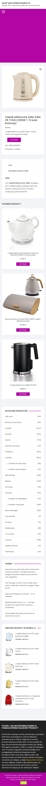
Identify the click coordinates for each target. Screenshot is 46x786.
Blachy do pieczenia (13, 422)
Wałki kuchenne (11, 546)
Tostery (8, 540)
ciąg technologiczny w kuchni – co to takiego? (20, 595)
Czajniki (17, 149)
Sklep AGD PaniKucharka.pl (16, 3)
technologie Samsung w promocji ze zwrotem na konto (20, 614)
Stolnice (8, 522)
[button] (40, 69)
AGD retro (9, 416)
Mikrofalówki (10, 475)
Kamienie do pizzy (12, 446)
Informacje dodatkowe (18, 171)
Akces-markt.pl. (22, 186)
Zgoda (23, 783)
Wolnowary (9, 551)
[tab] (10, 165)
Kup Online (14, 140)
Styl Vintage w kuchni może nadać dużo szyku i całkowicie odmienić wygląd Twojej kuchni (22, 585)
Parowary (9, 487)
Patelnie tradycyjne (16, 504)
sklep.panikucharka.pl (34, 760)
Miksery (8, 481)
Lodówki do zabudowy (17, 463)
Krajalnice (9, 452)
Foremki (8, 434)
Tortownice (9, 534)
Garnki (7, 440)
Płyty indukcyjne (11, 510)
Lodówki (8, 457)
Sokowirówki (10, 516)
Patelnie (8, 493)
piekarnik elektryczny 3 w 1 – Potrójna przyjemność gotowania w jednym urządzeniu (20, 605)
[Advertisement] (23, 39)
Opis (10, 165)
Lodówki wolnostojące (17, 469)
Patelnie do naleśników (17, 499)
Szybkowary (10, 528)
